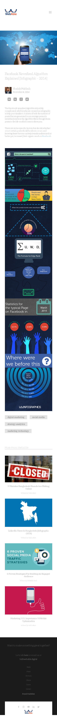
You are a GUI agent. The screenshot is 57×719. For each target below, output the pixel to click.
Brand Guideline (28, 694)
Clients (28, 680)
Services (28, 676)
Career (28, 684)
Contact (28, 689)
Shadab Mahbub (21, 88)
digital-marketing (16, 417)
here (26, 655)
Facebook (46, 136)
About (28, 671)
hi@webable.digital (28, 659)
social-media (38, 417)
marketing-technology (18, 431)
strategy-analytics (16, 424)
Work (28, 667)
